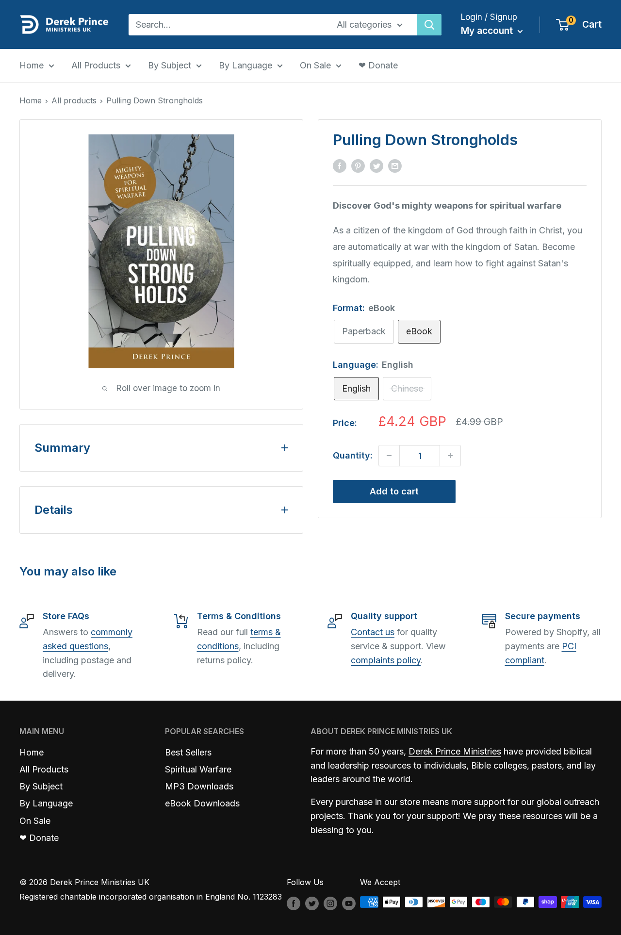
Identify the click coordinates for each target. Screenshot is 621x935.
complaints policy (386, 660)
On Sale (315, 65)
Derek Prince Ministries (455, 751)
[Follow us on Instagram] (330, 903)
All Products (95, 65)
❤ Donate (378, 65)
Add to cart (394, 491)
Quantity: (353, 456)
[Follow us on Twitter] (312, 903)
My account (488, 30)
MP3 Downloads (199, 786)
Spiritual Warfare (198, 769)
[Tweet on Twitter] (376, 165)
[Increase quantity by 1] (450, 455)
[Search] (429, 24)
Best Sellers (188, 752)
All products (74, 100)
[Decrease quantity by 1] (389, 455)
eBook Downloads (202, 803)
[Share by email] (395, 165)
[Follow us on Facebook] (293, 903)
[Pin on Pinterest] (358, 165)
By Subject (169, 65)
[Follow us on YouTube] (349, 903)
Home (31, 65)
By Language (245, 65)
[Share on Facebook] (339, 165)
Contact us (372, 632)
